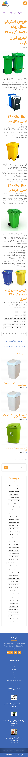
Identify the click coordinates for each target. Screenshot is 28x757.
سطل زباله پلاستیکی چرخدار (14, 553)
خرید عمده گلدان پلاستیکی (14, 513)
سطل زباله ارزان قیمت (18, 318)
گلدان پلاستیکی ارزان (14, 606)
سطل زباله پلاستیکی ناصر (13, 550)
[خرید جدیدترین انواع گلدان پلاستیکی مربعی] (14, 698)
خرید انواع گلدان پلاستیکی (14, 500)
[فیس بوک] (19, 652)
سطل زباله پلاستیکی (18, 315)
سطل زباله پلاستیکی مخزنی (14, 544)
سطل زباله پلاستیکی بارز (13, 528)
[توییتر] (15, 652)
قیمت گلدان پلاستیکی (14, 600)
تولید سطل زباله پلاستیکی (14, 485)
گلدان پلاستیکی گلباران (14, 622)
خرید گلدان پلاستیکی (14, 516)
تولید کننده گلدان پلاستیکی (14, 491)
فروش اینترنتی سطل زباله (9, 324)
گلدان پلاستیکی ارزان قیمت (14, 609)
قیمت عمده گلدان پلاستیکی (14, 597)
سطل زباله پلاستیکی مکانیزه (14, 547)
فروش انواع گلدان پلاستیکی (14, 559)
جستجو (6, 467)
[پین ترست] (8, 652)
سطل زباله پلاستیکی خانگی (14, 534)
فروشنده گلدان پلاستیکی (13, 575)
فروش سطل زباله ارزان (8, 327)
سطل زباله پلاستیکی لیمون (14, 541)
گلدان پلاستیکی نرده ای (13, 615)
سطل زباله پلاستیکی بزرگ (14, 531)
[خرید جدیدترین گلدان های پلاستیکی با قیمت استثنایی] (14, 715)
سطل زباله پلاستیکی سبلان (14, 538)
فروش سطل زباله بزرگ (14, 566)
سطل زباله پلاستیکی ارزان (20, 324)
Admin (21, 312)
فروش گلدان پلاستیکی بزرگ (14, 584)
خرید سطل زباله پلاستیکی (14, 507)
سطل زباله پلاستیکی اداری (14, 522)
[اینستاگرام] (11, 652)
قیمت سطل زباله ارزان (14, 590)
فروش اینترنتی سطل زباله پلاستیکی (13, 562)
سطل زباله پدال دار (8, 318)
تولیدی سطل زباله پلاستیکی (14, 497)
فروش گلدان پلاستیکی (14, 581)
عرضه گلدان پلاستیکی (14, 556)
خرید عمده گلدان (14, 510)
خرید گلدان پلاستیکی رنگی (14, 519)
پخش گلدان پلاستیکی (14, 603)
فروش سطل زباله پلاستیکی (14, 569)
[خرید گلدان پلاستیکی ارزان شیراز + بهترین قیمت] (14, 732)
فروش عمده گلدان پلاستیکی (14, 572)
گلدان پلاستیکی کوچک (14, 618)
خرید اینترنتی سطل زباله (13, 503)
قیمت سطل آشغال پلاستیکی (14, 587)
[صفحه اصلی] (26, 12)
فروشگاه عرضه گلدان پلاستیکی (13, 578)
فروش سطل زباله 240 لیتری (20, 327)
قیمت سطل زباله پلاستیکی (14, 594)
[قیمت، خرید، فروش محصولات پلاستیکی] (5, 3)
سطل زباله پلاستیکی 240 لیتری (19, 321)
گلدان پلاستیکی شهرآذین (13, 612)
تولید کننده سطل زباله (14, 488)
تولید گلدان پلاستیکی (14, 494)
